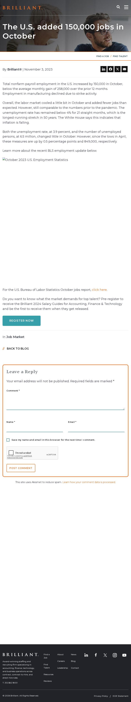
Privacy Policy (101, 696)
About (60, 654)
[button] (120, 7)
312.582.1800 (11, 682)
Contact (75, 668)
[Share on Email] (124, 69)
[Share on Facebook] (110, 69)
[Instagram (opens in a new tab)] (114, 655)
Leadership (61, 668)
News (73, 654)
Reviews (48, 681)
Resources (48, 674)
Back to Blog (18, 348)
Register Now (21, 320)
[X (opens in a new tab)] (105, 655)
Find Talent (120, 56)
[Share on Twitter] (117, 69)
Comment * (13, 391)
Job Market (15, 337)
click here (99, 290)
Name (10, 422)
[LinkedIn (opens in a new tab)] (86, 655)
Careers (61, 661)
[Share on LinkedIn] (103, 69)
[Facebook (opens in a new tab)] (95, 655)
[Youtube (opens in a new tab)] (124, 655)
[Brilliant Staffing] (22, 7)
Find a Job (102, 56)
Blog (73, 661)
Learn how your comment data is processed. (89, 482)
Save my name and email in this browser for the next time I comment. (53, 440)
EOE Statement (120, 696)
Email (72, 422)
